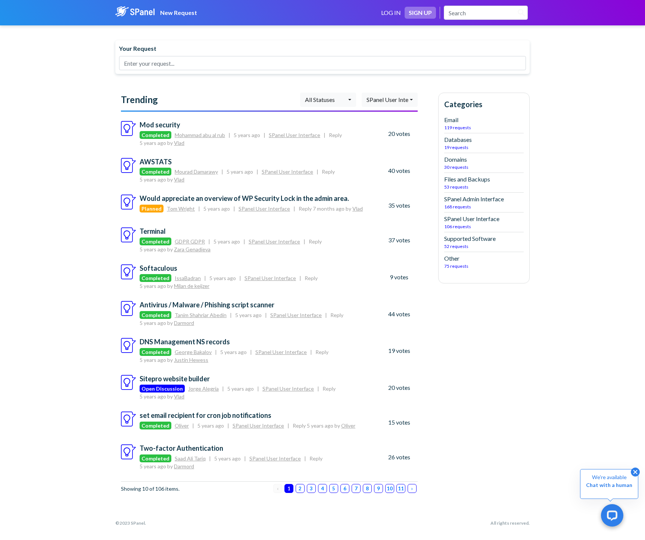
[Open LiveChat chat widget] (612, 515)
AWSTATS (156, 162)
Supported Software (470, 242)
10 (390, 488)
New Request (178, 12)
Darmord (184, 323)
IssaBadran (188, 278)
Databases (458, 143)
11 (401, 488)
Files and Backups (467, 183)
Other (456, 262)
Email (457, 123)
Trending (139, 99)
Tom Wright (181, 208)
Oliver (182, 425)
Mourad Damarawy (196, 171)
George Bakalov (193, 352)
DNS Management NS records (185, 342)
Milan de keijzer (191, 286)
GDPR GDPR (190, 241)
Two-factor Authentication (181, 448)
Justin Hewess (191, 360)
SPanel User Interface (294, 135)
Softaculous (158, 268)
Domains (456, 163)
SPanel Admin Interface (474, 202)
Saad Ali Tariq (190, 458)
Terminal (153, 231)
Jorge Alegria (203, 388)
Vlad (179, 143)
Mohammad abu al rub (200, 135)
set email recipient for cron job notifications (205, 415)
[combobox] (328, 100)
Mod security (160, 125)
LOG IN (391, 12)
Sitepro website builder (175, 379)
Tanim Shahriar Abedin (201, 315)
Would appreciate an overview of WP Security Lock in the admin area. (244, 198)
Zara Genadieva (192, 249)
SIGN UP (420, 12)
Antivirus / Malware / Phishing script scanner (207, 305)
